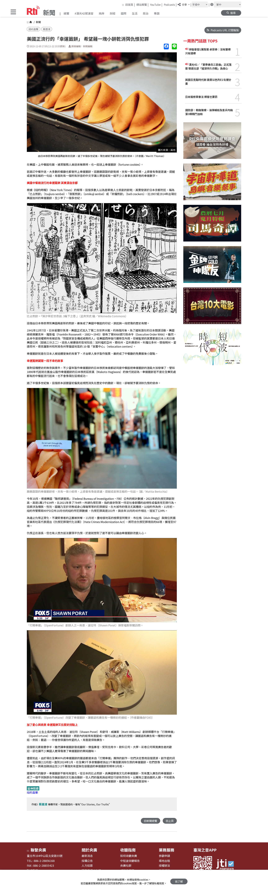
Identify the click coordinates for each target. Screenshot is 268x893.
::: (123, 5)
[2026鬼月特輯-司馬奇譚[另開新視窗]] (212, 225)
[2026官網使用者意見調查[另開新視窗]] (212, 143)
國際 (123, 13)
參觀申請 (164, 856)
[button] (13, 12)
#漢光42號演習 (84, 13)
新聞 (38, 22)
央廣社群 (125, 865)
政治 (145, 13)
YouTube (156, 4)
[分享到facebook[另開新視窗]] (166, 46)
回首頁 (130, 4)
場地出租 (164, 861)
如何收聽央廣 (128, 856)
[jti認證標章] (227, 865)
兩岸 (101, 13)
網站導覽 (142, 4)
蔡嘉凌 (46, 29)
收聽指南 (128, 850)
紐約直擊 (33, 29)
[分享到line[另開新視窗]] (174, 46)
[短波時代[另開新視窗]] (212, 349)
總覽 (66, 13)
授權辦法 (164, 865)
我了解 (179, 881)
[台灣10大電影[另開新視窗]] (212, 308)
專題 (156, 13)
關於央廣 (89, 850)
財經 (112, 13)
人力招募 (87, 865)
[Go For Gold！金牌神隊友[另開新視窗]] (212, 267)
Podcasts (170, 4)
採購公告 (87, 861)
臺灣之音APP (205, 850)
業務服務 (166, 850)
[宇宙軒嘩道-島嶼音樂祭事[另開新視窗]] (212, 184)
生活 (134, 13)
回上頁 (170, 821)
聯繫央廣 (38, 850)
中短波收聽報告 (130, 861)
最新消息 (87, 856)
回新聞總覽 (150, 821)
